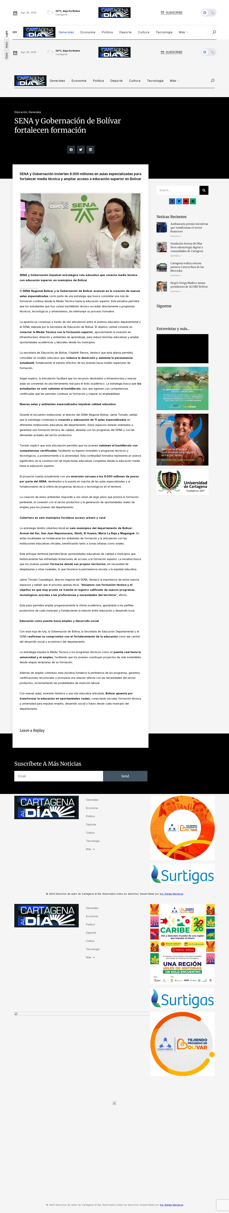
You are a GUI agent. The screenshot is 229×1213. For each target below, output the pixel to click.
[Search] (203, 190)
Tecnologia (164, 32)
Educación (20, 112)
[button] (71, 150)
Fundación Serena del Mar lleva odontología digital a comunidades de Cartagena (186, 247)
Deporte (125, 32)
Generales (66, 32)
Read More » (175, 236)
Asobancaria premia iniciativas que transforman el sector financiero (189, 227)
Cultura (143, 32)
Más (182, 32)
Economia (88, 32)
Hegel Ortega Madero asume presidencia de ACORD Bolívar (189, 284)
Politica (107, 32)
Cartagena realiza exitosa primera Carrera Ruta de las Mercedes (187, 267)
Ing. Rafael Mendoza (171, 893)
